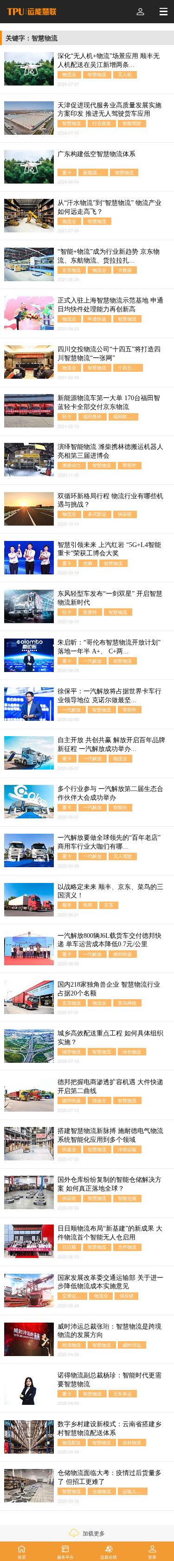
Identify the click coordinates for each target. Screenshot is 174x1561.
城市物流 (71, 1051)
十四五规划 (129, 367)
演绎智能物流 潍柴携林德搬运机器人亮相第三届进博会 (110, 451)
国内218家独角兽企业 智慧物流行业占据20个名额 (109, 989)
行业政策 (101, 123)
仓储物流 (101, 1491)
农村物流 (131, 1442)
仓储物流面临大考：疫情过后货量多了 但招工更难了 (109, 1477)
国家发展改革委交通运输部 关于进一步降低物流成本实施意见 (110, 1282)
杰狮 (87, 563)
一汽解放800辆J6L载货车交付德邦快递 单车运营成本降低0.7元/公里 (109, 940)
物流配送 (71, 1442)
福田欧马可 (124, 416)
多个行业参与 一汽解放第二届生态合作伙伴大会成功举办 (110, 793)
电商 (87, 905)
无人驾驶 (122, 856)
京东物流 (71, 269)
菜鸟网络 (127, 1002)
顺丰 (66, 905)
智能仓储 (127, 1198)
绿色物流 (131, 1051)
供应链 (125, 514)
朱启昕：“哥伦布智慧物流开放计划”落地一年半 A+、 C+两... (109, 647)
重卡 (66, 172)
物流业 (69, 74)
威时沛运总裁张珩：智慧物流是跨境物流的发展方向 (109, 1331)
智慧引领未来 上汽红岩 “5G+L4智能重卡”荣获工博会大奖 (109, 549)
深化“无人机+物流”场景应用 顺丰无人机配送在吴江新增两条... (109, 60)
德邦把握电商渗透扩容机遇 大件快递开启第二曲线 (110, 1086)
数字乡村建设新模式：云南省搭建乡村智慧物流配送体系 (109, 1428)
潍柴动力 (71, 465)
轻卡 (66, 416)
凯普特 (90, 611)
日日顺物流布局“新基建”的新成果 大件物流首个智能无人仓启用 (110, 1233)
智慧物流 (97, 74)
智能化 (120, 807)
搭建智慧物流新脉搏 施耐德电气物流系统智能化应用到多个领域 (110, 1135)
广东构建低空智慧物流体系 (96, 154)
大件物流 (127, 1247)
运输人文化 (134, 1491)
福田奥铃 (92, 416)
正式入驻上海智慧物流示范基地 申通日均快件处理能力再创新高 (110, 305)
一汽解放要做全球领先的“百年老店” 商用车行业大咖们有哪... (109, 842)
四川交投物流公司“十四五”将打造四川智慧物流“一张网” (109, 354)
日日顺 (69, 1247)
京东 (108, 905)
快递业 (99, 1100)
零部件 (129, 465)
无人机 (125, 74)
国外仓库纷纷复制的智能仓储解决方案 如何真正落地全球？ (109, 1184)
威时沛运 (131, 1344)
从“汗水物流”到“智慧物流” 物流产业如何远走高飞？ (109, 207)
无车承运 (122, 1393)
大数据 (125, 269)
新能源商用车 (95, 172)
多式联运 (97, 514)
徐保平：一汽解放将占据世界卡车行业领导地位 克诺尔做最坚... (109, 696)
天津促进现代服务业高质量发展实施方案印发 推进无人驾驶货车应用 (109, 110)
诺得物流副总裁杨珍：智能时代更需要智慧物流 (109, 1380)
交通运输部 (73, 1295)
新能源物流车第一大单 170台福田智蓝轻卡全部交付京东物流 (109, 402)
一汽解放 (92, 660)
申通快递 (97, 318)
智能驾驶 (131, 123)
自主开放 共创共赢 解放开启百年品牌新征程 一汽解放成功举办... (111, 744)
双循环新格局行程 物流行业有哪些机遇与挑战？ (110, 500)
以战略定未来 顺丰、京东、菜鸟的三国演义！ (110, 891)
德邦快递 (122, 953)
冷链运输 (127, 1149)
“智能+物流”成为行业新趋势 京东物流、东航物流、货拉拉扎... (109, 256)
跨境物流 (71, 1344)
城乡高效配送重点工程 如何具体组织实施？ (110, 1038)
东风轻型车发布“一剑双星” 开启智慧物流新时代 (110, 598)
